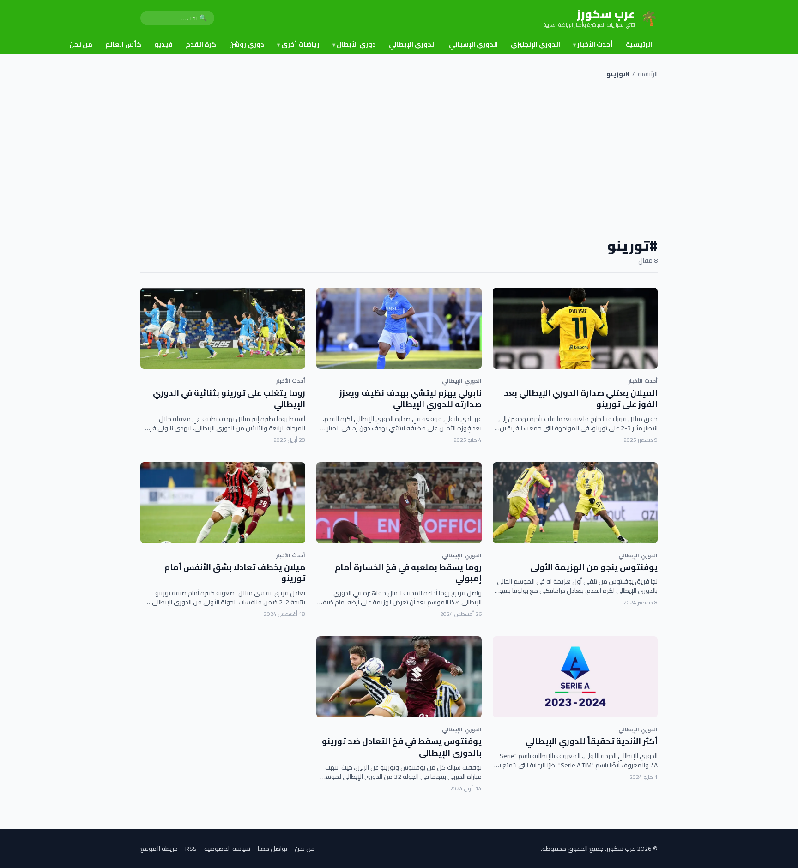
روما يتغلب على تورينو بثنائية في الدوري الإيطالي (229, 398)
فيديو (163, 44)
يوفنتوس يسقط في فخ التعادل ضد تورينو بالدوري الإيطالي (402, 747)
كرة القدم (201, 44)
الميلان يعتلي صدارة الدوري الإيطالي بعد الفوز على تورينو (581, 398)
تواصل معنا (272, 848)
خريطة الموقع (159, 848)
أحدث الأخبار (593, 44)
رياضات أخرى (298, 44)
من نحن (80, 44)
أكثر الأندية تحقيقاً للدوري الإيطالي (592, 741)
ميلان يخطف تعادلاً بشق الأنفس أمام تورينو (234, 573)
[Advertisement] (399, 158)
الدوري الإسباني (473, 44)
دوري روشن (246, 44)
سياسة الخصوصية (227, 848)
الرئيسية (639, 44)
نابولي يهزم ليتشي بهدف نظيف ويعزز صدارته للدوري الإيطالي (410, 398)
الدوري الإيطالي (412, 44)
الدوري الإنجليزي (535, 44)
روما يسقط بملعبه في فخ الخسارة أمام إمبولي (408, 573)
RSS (191, 848)
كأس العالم (123, 44)
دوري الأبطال (354, 44)
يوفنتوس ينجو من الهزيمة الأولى (594, 567)
